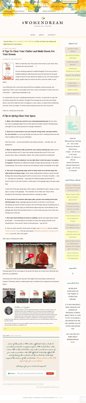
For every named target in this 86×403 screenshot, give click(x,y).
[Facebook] (4, 329)
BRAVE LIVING (73, 90)
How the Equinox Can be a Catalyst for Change (73, 218)
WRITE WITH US (72, 93)
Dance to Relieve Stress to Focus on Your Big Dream (73, 255)
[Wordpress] (5, 329)
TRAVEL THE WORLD (73, 75)
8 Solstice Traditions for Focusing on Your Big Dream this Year (72, 187)
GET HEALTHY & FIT (73, 79)
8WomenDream (43, 23)
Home (14, 41)
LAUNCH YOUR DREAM (26, 41)
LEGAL (61, 397)
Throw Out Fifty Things (12, 231)
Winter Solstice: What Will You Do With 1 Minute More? (73, 197)
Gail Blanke (43, 228)
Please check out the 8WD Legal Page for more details (38, 360)
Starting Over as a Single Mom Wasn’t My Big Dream (73, 234)
